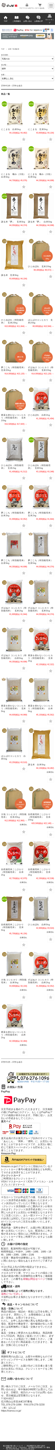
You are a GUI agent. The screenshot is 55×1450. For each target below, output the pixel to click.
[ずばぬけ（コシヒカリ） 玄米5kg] (41, 592)
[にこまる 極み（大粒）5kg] (14, 158)
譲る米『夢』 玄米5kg (13, 221)
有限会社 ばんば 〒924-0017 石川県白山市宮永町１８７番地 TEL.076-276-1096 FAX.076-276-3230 (28, 1448)
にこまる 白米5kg (11, 129)
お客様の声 (38, 21)
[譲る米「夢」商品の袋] (14, 206)
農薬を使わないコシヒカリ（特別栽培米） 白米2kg (13, 1035)
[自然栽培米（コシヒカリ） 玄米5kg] (14, 909)
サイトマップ (49, 21)
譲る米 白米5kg (36, 764)
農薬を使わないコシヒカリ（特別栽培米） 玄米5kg (13, 708)
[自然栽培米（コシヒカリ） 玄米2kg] (41, 853)
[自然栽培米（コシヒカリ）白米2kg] (14, 853)
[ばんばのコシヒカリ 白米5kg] (14, 740)
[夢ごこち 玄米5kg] (41, 544)
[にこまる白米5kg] (14, 113)
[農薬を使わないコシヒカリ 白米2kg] (14, 1016)
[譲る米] (14, 255)
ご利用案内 (16, 21)
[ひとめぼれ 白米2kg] (41, 399)
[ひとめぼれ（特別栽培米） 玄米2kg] (14, 449)
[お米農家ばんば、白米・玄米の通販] (9, 6)
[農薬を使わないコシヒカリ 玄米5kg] (14, 690)
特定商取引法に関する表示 (36, 1446)
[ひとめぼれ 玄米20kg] (41, 251)
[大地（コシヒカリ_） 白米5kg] (14, 964)
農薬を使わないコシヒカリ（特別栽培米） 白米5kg (40, 708)
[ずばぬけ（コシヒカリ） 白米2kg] (41, 964)
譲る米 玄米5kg (9, 275)
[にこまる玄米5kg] (41, 113)
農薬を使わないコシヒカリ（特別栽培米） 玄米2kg (40, 658)
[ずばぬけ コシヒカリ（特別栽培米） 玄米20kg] (41, 351)
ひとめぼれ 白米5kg (39, 924)
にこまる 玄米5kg (38, 129)
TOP (5, 21)
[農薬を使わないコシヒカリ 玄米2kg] (41, 639)
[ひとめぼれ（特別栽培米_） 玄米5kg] (41, 449)
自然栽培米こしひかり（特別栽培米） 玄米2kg (39, 872)
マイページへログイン (27, 8)
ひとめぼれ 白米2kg (39, 415)
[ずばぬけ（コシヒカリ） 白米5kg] (14, 639)
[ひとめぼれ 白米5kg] (41, 909)
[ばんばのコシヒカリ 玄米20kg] (41, 304)
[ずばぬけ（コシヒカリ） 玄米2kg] (14, 592)
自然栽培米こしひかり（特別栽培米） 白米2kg (12, 872)
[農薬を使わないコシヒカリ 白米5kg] (41, 690)
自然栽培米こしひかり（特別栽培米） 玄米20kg (39, 817)
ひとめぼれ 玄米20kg (39, 266)
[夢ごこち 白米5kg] (14, 544)
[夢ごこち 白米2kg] (14, 497)
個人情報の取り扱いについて (13, 1446)
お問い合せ (27, 21)
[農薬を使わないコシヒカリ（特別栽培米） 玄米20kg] (14, 399)
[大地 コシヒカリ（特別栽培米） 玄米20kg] (14, 798)
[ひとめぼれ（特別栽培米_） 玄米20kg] (14, 304)
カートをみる (39, 8)
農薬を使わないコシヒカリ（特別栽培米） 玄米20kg (13, 418)
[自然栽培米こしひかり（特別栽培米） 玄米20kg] (41, 798)
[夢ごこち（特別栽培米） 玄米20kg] (14, 351)
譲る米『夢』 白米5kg (40, 221)
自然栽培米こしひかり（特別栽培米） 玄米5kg (12, 927)
